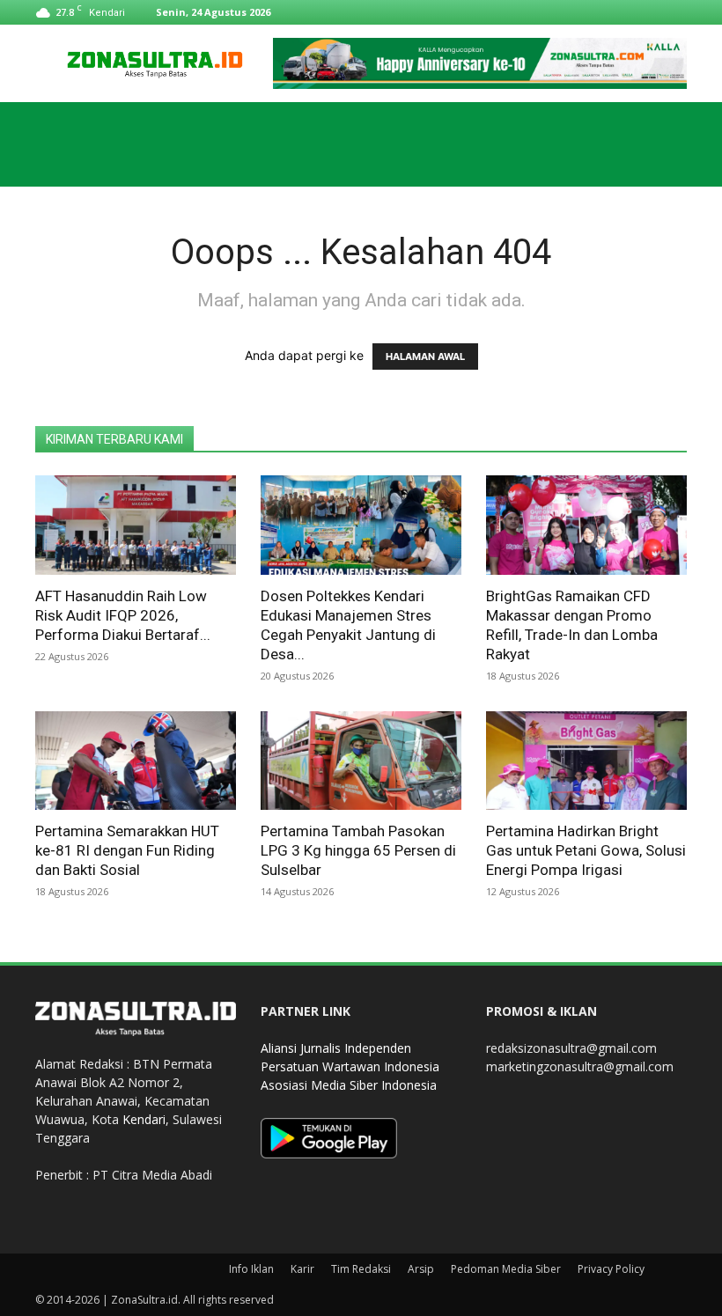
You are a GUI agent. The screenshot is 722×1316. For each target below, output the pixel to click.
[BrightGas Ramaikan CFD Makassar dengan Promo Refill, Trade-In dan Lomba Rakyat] (586, 525)
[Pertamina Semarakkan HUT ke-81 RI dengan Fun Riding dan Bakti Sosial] (135, 761)
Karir (302, 1268)
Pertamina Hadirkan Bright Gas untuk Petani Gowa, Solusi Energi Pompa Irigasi (586, 850)
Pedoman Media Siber (506, 1268)
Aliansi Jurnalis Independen (336, 1048)
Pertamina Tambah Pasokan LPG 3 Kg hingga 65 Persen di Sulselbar (358, 850)
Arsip (421, 1268)
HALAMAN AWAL (425, 356)
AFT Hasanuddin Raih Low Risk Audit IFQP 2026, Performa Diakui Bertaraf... (122, 615)
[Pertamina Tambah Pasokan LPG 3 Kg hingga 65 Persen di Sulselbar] (361, 761)
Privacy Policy (611, 1268)
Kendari (144, 1119)
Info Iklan (251, 1268)
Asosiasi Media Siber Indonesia (349, 1085)
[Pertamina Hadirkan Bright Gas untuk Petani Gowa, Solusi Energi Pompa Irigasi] (586, 761)
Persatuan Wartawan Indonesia (350, 1066)
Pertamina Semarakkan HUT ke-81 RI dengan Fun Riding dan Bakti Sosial (127, 850)
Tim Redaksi (361, 1268)
